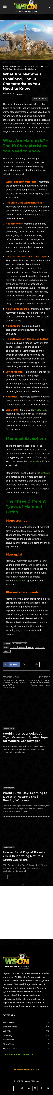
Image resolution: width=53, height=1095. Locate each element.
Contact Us (27, 1054)
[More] (37, 664)
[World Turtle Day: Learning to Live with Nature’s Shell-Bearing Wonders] (26, 775)
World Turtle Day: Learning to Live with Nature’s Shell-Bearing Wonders (25, 796)
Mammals (40, 647)
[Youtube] (47, 1088)
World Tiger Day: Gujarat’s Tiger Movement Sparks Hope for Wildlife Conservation (25, 737)
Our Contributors (12, 1054)
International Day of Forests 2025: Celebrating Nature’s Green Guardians (24, 856)
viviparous (40, 409)
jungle (30, 647)
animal (13, 647)
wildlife (6, 651)
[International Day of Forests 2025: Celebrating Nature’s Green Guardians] (26, 834)
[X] (35, 1088)
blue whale (33, 461)
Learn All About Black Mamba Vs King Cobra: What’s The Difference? (14, 684)
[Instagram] (22, 1088)
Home (5, 66)
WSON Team (8, 93)
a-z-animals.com (19, 644)
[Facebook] (15, 1088)
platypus (45, 472)
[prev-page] (4, 877)
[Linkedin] (28, 1088)
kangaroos (19, 580)
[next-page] (9, 877)
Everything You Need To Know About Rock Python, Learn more (39, 682)
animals (22, 647)
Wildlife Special (16, 66)
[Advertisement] (26, 912)
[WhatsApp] (41, 1088)
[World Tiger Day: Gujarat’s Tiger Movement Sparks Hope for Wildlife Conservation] (26, 715)
